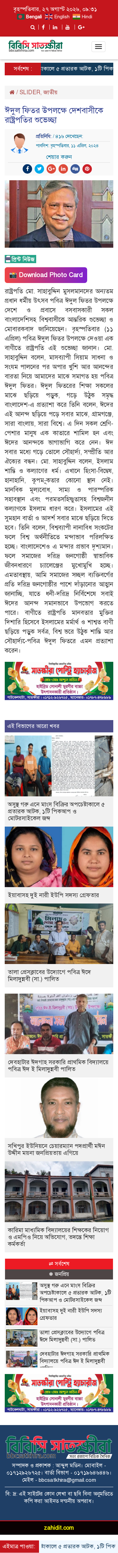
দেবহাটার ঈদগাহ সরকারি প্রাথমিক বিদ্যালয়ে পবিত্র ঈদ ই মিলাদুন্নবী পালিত (58, 1066)
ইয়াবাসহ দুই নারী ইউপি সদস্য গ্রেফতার (53, 895)
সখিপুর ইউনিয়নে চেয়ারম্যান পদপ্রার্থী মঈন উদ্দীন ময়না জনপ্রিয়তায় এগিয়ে (56, 1149)
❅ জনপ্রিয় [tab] (59, 1274)
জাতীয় (50, 92)
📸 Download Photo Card (46, 275)
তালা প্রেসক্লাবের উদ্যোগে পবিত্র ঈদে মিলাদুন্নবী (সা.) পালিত (49, 975)
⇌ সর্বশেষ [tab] (59, 1264)
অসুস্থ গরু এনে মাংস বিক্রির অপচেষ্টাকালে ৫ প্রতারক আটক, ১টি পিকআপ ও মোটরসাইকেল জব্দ (56, 811)
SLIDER (30, 92)
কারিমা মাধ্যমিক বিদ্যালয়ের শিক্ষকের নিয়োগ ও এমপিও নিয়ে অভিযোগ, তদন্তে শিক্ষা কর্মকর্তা (58, 1237)
